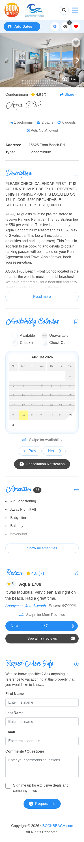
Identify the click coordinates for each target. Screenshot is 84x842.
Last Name (14, 713)
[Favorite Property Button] (75, 42)
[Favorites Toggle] (76, 26)
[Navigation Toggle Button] (75, 10)
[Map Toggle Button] (54, 26)
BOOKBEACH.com (57, 826)
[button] (6, 60)
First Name (14, 694)
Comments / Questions (24, 751)
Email (10, 732)
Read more (42, 296)
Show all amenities (42, 548)
